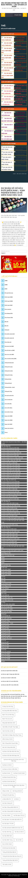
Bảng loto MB (5, 647)
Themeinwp (16, 875)
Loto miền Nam (8, 407)
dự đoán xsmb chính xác (9, 777)
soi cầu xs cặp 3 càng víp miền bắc (11, 460)
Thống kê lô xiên (9, 370)
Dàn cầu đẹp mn (5, 527)
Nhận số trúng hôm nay (7, 555)
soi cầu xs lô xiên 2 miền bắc (9, 489)
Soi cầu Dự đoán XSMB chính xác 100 (12, 827)
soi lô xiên (9, 243)
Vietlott (3, 576)
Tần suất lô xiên (6, 864)
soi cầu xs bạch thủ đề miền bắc (10, 450)
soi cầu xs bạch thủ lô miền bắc (10, 455)
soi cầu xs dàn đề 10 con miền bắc (11, 472)
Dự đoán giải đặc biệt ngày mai (10, 755)
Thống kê (7, 329)
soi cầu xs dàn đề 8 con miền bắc (10, 470)
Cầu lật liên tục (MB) (10, 350)
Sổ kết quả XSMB (9, 297)
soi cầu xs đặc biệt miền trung (9, 510)
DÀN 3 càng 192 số (7, 739)
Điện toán (4, 593)
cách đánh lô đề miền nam (12, 226)
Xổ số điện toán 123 (9, 338)
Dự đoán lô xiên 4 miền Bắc (9, 769)
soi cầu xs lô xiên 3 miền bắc (9, 462)
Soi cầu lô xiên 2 (19, 831)
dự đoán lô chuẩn (14, 231)
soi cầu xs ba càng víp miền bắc (10, 448)
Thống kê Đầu (8, 379)
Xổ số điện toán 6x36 (10, 333)
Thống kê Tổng (8, 391)
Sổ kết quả (4, 567)
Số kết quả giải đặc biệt (8, 848)
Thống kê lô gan (9, 366)
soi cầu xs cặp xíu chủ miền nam (10, 531)
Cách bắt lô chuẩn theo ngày (10, 727)
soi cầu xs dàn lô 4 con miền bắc (10, 481)
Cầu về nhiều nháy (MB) (10, 358)
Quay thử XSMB (8, 416)
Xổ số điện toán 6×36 (7, 600)
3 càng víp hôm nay (7, 706)
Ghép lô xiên (5, 791)
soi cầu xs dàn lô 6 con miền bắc (10, 477)
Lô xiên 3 (16, 799)
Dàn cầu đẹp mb (5, 446)
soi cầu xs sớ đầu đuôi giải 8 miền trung (12, 518)
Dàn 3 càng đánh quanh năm (10, 743)
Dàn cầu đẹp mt (5, 501)
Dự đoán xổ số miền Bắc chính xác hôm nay (13, 786)
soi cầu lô (17, 238)
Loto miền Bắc (8, 403)
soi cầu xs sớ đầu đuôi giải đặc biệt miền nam (12, 547)
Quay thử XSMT (8, 424)
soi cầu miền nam (7, 835)
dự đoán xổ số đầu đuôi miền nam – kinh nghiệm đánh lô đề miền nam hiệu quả (13, 191)
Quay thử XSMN (8, 420)
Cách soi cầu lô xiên (7, 731)
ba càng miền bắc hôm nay (9, 710)
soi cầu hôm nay (6, 831)
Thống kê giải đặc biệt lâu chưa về (11, 856)
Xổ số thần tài (8, 342)
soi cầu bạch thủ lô (19, 815)
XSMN (6, 284)
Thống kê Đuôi (8, 383)
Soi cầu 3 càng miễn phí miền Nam (11, 811)
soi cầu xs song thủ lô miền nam (10, 538)
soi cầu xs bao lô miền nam (9, 529)
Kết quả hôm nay (9, 292)
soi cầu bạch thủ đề (7, 823)
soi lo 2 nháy (17, 242)
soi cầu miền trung (13, 240)
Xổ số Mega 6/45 (9, 313)
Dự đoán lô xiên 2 (7, 765)
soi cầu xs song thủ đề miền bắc (10, 491)
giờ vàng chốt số (17, 791)
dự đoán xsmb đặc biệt (8, 781)
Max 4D (6, 325)
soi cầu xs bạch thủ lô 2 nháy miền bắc (12, 457)
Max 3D (6, 321)
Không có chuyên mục (8, 795)
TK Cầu (3, 602)
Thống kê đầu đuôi (9, 362)
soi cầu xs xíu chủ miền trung (9, 524)
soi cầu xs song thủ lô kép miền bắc (11, 494)
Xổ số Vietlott (5, 588)
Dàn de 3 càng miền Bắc (8, 747)
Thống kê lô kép (9, 375)
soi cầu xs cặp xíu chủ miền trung (10, 505)
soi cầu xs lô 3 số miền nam (9, 541)
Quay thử (3, 649)
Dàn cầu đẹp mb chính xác (8, 480)
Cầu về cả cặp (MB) (9, 354)
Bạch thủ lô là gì (7, 718)
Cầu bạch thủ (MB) (9, 346)
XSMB (6, 280)
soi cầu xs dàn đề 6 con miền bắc (10, 467)
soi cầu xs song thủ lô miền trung (10, 513)
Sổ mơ (6, 432)
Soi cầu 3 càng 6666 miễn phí (10, 807)
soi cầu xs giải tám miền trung (9, 503)
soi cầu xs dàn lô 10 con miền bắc (10, 475)
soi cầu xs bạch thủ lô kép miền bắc (11, 452)
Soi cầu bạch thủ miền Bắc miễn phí (12, 819)
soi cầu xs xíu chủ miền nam (9, 543)
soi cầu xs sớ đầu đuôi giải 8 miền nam (12, 550)
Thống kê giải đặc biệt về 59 (10, 860)
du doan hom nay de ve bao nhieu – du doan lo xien (14, 5)
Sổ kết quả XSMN (9, 301)
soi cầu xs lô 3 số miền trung (9, 515)
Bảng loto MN (5, 644)
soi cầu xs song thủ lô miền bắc (10, 499)
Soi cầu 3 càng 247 (7, 803)
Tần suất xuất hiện (9, 395)
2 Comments (19, 245)
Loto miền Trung (9, 411)
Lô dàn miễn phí (6, 799)
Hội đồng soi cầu (14, 222)
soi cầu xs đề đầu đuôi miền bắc (10, 486)
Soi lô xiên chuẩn (7, 844)
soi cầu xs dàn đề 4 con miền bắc (10, 465)
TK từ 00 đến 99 (8, 399)
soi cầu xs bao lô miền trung (9, 508)
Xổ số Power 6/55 (9, 317)
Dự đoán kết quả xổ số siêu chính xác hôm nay (14, 760)
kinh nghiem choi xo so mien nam (13, 234)
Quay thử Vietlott (9, 428)
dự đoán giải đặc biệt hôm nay (10, 751)
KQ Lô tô (3, 640)
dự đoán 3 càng (12, 229)
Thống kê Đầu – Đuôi (10, 387)
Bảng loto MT (5, 642)
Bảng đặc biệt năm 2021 (8, 723)
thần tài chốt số (17, 243)
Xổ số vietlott (8, 309)
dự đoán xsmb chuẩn (19, 773)
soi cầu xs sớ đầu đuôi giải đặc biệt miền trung (12, 521)
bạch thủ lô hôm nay (8, 714)
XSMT (6, 288)
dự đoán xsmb (6, 773)
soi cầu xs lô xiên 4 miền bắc (9, 496)
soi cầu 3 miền (10, 238)
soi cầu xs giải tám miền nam (9, 536)
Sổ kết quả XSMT (9, 305)
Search (3, 253)
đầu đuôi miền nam (10, 233)
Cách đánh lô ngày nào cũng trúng (11, 735)
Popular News (18, 14)
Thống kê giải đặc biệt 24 (9, 852)
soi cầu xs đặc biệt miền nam (9, 533)
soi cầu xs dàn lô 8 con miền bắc (10, 484)
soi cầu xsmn (9, 242)
